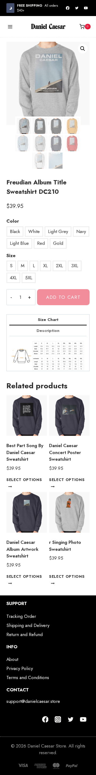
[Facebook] (67, 8)
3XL (74, 265)
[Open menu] (10, 26)
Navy (81, 231)
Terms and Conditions (27, 677)
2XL (59, 265)
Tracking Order (21, 616)
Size (10, 255)
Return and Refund (24, 634)
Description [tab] (48, 331)
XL (45, 265)
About (12, 659)
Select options (24, 479)
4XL (13, 277)
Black (15, 231)
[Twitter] (77, 8)
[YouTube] (86, 8)
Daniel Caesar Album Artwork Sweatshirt (22, 549)
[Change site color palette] (10, 8)
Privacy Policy (19, 668)
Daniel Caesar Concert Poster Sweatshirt (65, 452)
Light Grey (58, 231)
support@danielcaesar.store (33, 701)
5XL (28, 277)
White (34, 231)
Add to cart (63, 297)
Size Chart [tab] (48, 320)
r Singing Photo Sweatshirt (65, 545)
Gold (58, 243)
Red (41, 243)
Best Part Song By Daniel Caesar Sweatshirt (24, 452)
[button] (82, 48)
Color (12, 221)
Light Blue (19, 243)
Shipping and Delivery (27, 625)
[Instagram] (57, 719)
